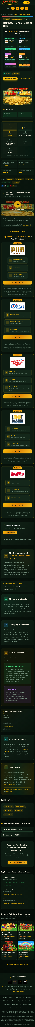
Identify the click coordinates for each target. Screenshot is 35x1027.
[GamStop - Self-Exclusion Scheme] (15, 982)
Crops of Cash (16, 882)
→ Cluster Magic (6, 729)
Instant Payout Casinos (22, 1008)
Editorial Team (6, 1000)
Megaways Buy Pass (16, 894)
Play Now (10, 49)
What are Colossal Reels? (13, 829)
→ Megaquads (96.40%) (8, 723)
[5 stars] (9, 528)
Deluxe (22, 882)
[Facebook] (2, 186)
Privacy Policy (16, 1000)
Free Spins (16, 182)
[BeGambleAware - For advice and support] (10, 982)
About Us (11, 997)
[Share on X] (17, 8)
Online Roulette (10, 1008)
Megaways (10, 179)
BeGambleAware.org (20, 68)
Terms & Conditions (27, 1000)
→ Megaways (6, 717)
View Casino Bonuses (19, 862)
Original (15, 789)
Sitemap (5, 997)
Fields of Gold (7, 885)
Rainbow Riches (9, 784)
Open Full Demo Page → (18, 231)
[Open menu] (32, 2)
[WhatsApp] (8, 186)
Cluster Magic (7, 882)
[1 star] (4, 528)
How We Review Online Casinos (24, 997)
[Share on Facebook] (13, 8)
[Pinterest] (11, 186)
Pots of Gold (20, 179)
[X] (5, 186)
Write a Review (11, 532)
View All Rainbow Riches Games (18, 964)
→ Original (5, 715)
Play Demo (7, 1004)
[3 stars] (7, 528)
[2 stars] (5, 528)
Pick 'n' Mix (29, 179)
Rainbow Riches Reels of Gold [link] (22, 14)
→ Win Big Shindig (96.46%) (9, 722)
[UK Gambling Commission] (20, 982)
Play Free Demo (11, 78)
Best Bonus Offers (16, 1004)
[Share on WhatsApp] (22, 8)
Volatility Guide (27, 1004)
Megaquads (14, 903)
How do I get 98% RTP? (12, 835)
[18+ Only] (25, 982)
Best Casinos (26, 78)
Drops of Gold (7, 182)
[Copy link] (26, 8)
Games (10, 14)
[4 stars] (8, 528)
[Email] (13, 186)
